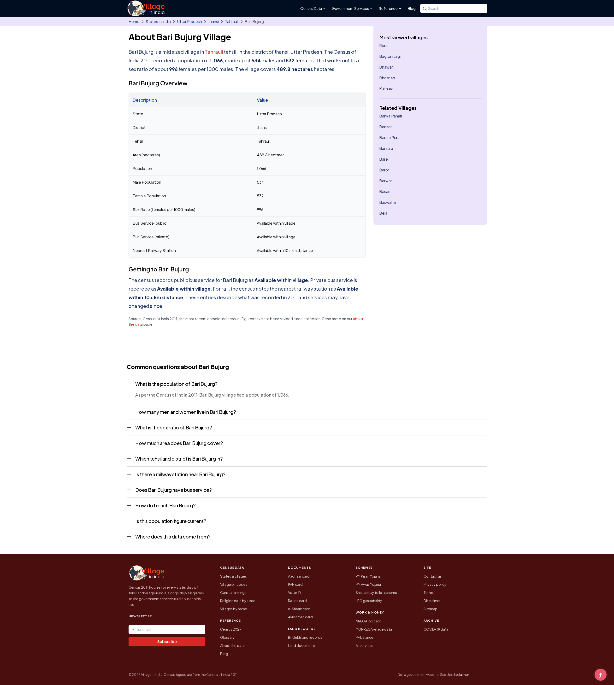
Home (134, 21)
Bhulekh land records (305, 637)
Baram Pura (389, 137)
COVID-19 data (436, 629)
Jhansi (213, 21)
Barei (384, 159)
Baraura (386, 148)
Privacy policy (435, 584)
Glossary (227, 637)
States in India (158, 21)
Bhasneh (387, 77)
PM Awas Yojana (368, 584)
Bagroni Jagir (390, 56)
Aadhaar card (299, 576)
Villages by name (233, 609)
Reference (388, 8)
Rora (383, 45)
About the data (232, 645)
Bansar (385, 126)
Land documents (302, 645)
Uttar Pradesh (189, 21)
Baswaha (387, 202)
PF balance (364, 637)
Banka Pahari (390, 115)
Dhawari (386, 67)
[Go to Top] (600, 675)
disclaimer (460, 674)
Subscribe (167, 641)
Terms (429, 592)
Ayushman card (300, 617)
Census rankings (233, 592)
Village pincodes (233, 584)
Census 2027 (231, 629)
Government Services (350, 8)
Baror (384, 169)
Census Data (311, 8)
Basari (384, 191)
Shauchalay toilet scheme (376, 592)
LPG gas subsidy (369, 600)
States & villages (233, 576)
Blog (412, 8)
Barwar (385, 180)
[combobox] (453, 8)
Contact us (433, 576)
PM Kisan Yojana (368, 576)
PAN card (295, 584)
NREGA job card (368, 621)
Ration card (297, 600)
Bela (383, 213)
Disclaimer (432, 600)
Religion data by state (237, 600)
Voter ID (294, 592)
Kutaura (386, 88)
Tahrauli (231, 21)
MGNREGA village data (374, 629)
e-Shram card (299, 609)
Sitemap (430, 609)
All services (364, 645)
